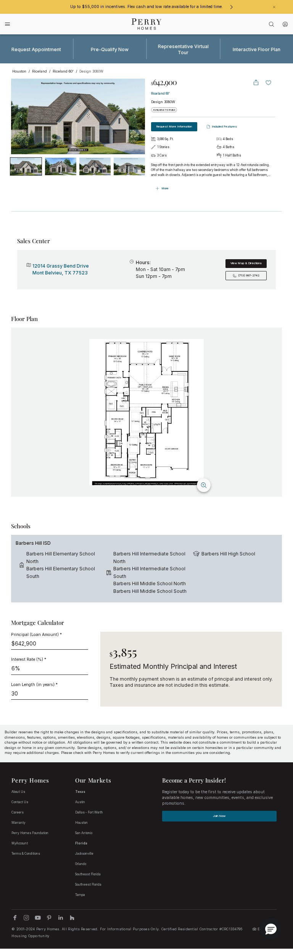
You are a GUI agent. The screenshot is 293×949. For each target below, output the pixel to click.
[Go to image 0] (26, 166)
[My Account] (285, 24)
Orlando (80, 864)
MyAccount (19, 843)
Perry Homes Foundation (29, 833)
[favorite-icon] (268, 82)
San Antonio (83, 833)
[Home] (146, 24)
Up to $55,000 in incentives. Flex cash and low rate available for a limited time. (146, 6)
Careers (17, 812)
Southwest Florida (88, 884)
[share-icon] (256, 82)
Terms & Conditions (25, 853)
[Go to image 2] (95, 166)
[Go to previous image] (21, 116)
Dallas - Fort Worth (89, 812)
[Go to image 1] (60, 166)
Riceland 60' (160, 93)
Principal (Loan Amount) (36, 634)
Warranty (18, 823)
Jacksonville (84, 853)
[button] (271, 928)
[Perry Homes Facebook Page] (14, 917)
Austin (80, 802)
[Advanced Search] (271, 24)
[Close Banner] (274, 7)
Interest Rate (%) (28, 659)
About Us (18, 792)
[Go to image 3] (129, 166)
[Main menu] (7, 24)
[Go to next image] (135, 116)
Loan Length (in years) (34, 684)
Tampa (80, 895)
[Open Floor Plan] (146, 412)
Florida (81, 843)
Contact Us (19, 802)
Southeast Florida (88, 874)
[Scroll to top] (270, 901)
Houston (81, 823)
